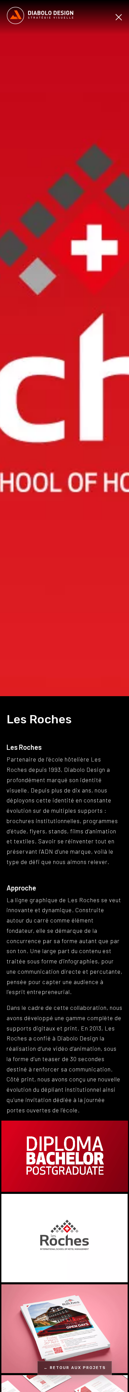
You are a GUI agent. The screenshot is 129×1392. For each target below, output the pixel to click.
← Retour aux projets (75, 1368)
